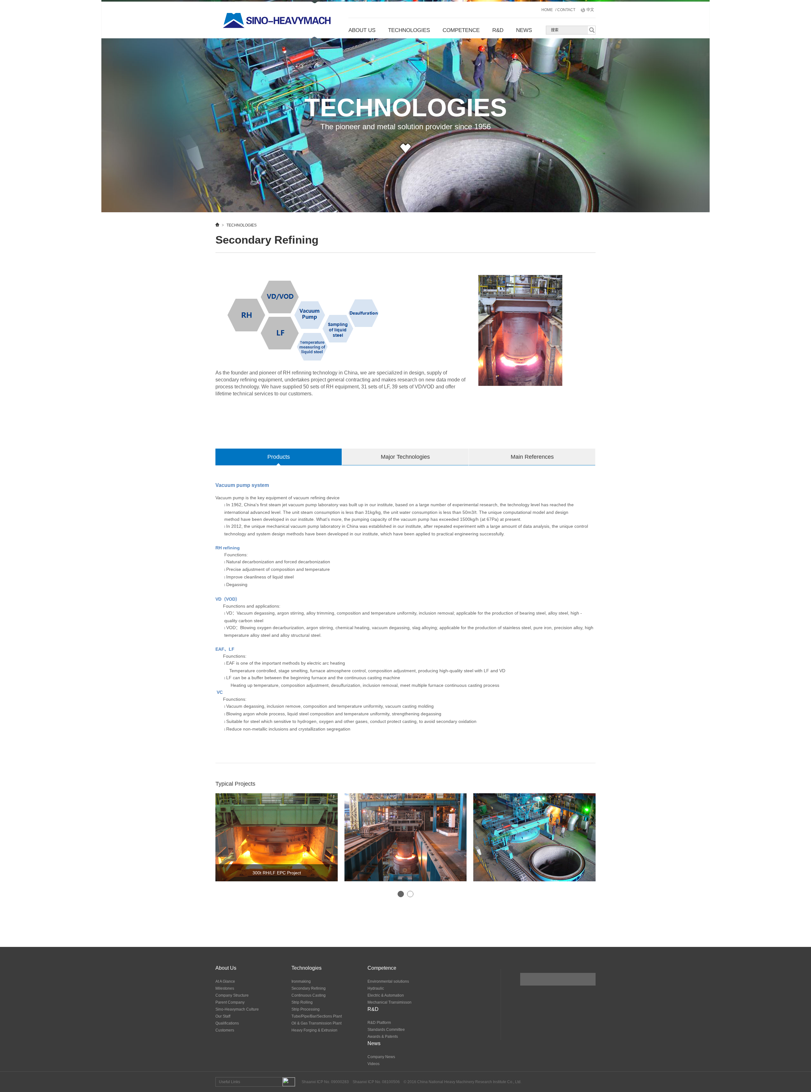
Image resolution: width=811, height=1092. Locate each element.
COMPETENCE (461, 30)
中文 (589, 10)
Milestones (224, 988)
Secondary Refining (308, 988)
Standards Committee (386, 1029)
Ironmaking (301, 981)
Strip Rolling (302, 1002)
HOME (547, 10)
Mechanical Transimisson (389, 1002)
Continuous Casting (308, 995)
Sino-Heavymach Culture (237, 1009)
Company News (381, 1057)
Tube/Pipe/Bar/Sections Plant (316, 1016)
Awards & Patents (382, 1036)
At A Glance (225, 981)
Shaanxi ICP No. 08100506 (376, 1082)
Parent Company (230, 1002)
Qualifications (227, 1023)
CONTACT (566, 10)
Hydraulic (375, 988)
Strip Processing (305, 1009)
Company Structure (232, 995)
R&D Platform (379, 1022)
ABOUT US (361, 30)
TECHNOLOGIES (409, 30)
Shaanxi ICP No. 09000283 (325, 1082)
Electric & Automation (385, 995)
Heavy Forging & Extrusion (314, 1030)
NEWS (524, 30)
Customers (224, 1030)
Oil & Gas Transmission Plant (316, 1023)
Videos (373, 1064)
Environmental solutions (388, 981)
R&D (497, 30)
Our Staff (222, 1016)
